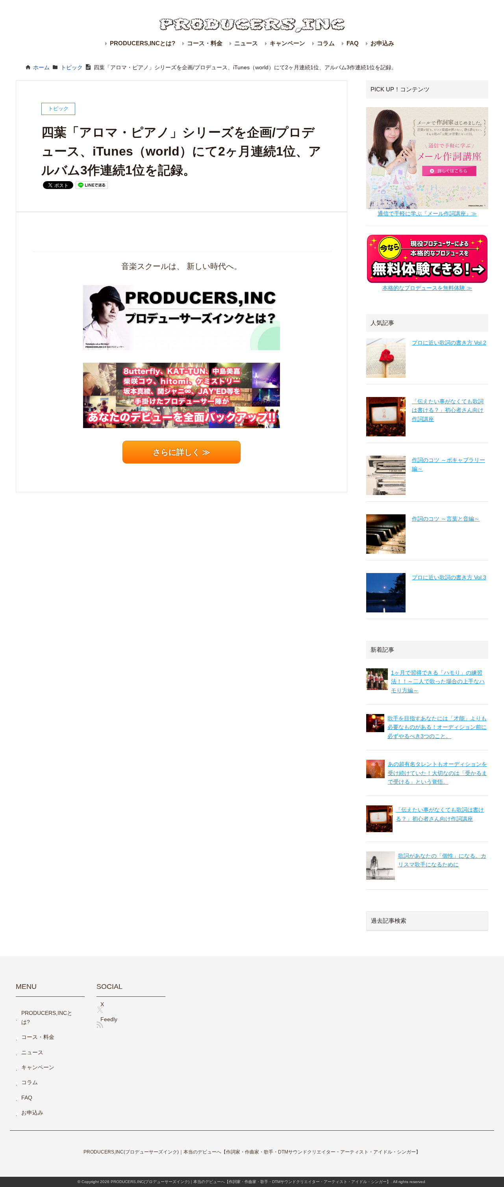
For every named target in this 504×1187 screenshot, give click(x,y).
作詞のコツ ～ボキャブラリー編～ (448, 464)
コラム (326, 43)
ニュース (246, 43)
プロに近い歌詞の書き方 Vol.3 (449, 577)
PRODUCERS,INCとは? (142, 43)
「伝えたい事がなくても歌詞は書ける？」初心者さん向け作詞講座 (448, 410)
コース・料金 (204, 43)
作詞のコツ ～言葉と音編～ (446, 519)
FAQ (352, 43)
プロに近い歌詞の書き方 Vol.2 (449, 342)
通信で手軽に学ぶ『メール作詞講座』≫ (427, 213)
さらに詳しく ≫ (181, 452)
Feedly (108, 1019)
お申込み (382, 43)
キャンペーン (287, 43)
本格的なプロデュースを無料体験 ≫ (427, 288)
